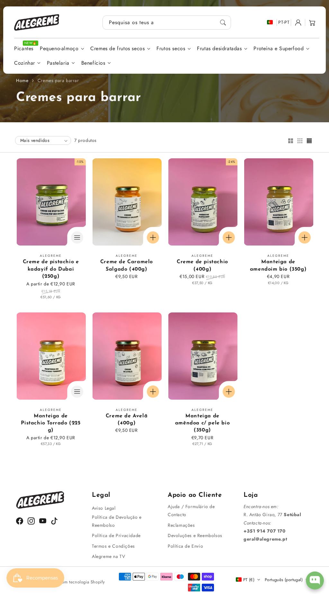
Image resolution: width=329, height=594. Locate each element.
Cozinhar (24, 63)
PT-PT (283, 22)
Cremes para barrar (58, 80)
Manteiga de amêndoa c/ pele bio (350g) (202, 423)
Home (22, 80)
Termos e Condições (113, 546)
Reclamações (181, 525)
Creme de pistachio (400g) (202, 265)
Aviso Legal (104, 508)
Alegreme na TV (108, 556)
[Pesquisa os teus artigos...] (223, 22)
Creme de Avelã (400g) (126, 419)
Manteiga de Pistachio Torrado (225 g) (50, 423)
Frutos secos (170, 48)
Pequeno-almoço (59, 48)
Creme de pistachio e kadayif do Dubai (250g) (51, 269)
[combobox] (166, 22)
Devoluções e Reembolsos (195, 535)
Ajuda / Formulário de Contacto (191, 510)
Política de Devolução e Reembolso (117, 521)
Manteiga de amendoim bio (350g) (278, 265)
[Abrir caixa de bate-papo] (315, 580)
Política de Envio (185, 546)
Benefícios (93, 63)
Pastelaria (58, 63)
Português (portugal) (284, 580)
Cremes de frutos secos (117, 48)
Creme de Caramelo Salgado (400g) (126, 265)
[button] (312, 22)
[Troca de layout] (290, 141)
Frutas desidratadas (219, 48)
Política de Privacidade (116, 535)
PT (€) (248, 580)
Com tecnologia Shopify (82, 582)
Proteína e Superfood (278, 48)
